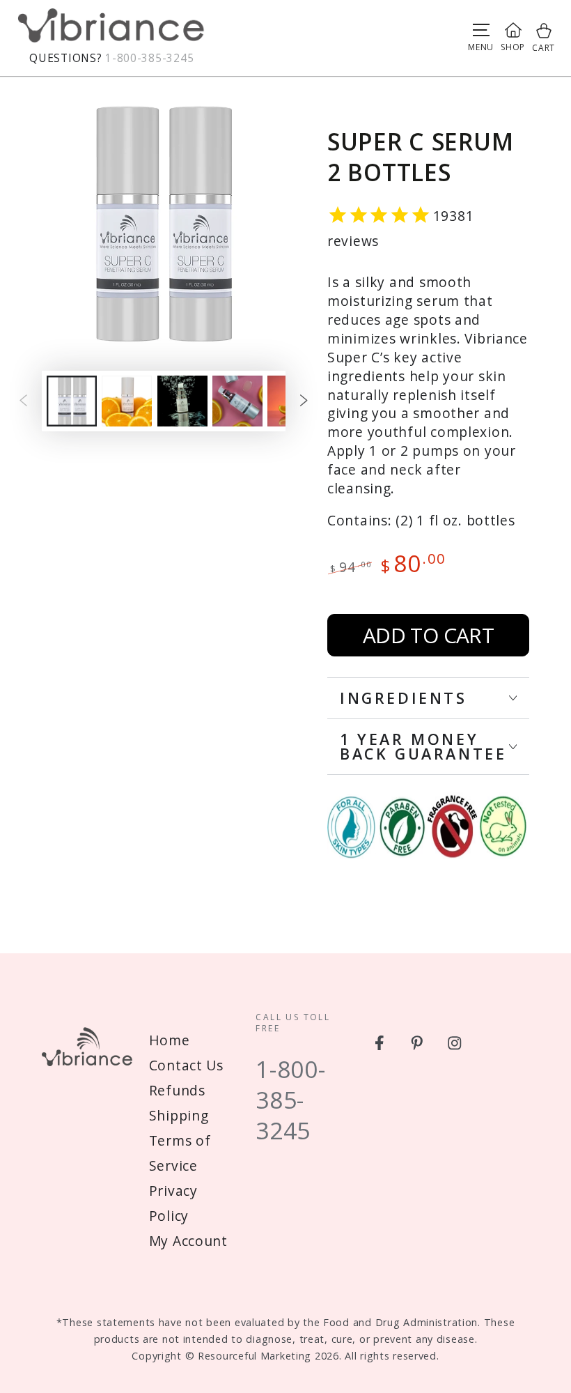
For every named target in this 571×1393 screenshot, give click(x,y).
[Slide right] (304, 401)
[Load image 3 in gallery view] (182, 401)
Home (169, 1040)
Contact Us (186, 1065)
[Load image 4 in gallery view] (237, 401)
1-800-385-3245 (149, 58)
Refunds (177, 1090)
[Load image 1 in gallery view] (72, 401)
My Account (188, 1240)
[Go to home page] (112, 28)
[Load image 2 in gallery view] (127, 401)
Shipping (179, 1115)
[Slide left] (23, 401)
